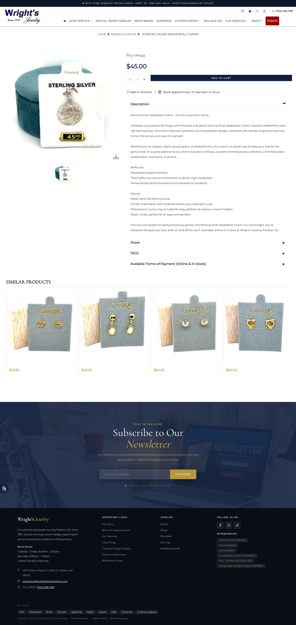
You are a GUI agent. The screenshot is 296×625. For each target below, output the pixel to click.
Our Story (108, 524)
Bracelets (166, 536)
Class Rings (109, 542)
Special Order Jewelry (113, 20)
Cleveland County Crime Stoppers (241, 566)
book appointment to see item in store (191, 92)
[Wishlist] (257, 11)
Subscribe (183, 474)
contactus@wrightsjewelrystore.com (45, 581)
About (256, 20)
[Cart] (249, 11)
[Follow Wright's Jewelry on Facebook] (220, 525)
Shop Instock (79, 20)
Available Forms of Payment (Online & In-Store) (168, 264)
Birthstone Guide (112, 560)
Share (135, 242)
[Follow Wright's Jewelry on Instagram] (228, 525)
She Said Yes (213, 20)
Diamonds (164, 20)
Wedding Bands (170, 548)
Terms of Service (79, 618)
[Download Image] (115, 157)
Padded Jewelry (124, 34)
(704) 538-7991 (45, 587)
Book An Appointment (116, 530)
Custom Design (186, 20)
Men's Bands (144, 20)
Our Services (235, 20)
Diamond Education (114, 554)
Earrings (165, 542)
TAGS (134, 253)
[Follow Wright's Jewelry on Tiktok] (237, 525)
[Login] (264, 11)
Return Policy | (100, 618)
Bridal (164, 524)
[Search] (242, 11)
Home (102, 34)
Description (139, 104)
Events (272, 20)
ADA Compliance (119, 618)
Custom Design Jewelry (116, 548)
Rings (163, 530)
